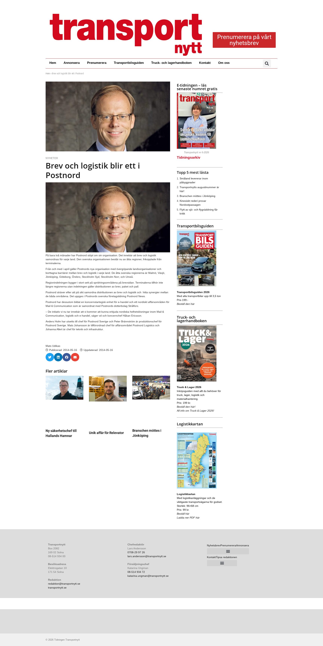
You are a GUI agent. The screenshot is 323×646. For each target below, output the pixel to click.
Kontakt (205, 63)
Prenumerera (96, 63)
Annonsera (72, 63)
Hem (52, 63)
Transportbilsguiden (129, 63)
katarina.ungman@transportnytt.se (148, 575)
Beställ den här (186, 303)
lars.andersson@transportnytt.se (146, 556)
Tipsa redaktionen (226, 557)
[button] (267, 63)
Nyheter (52, 158)
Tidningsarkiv (188, 157)
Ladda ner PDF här (188, 517)
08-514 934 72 (136, 571)
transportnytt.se (57, 587)
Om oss (224, 63)
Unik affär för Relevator (106, 433)
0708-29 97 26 (136, 552)
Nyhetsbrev (213, 545)
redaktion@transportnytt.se (64, 583)
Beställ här (183, 513)
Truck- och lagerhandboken (171, 63)
